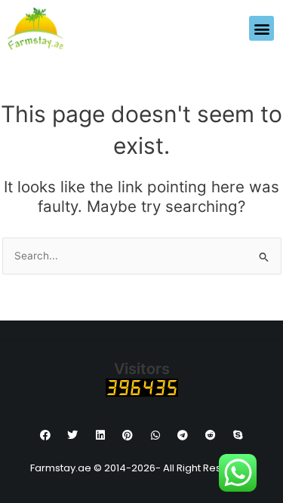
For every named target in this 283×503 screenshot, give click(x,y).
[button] (261, 28)
